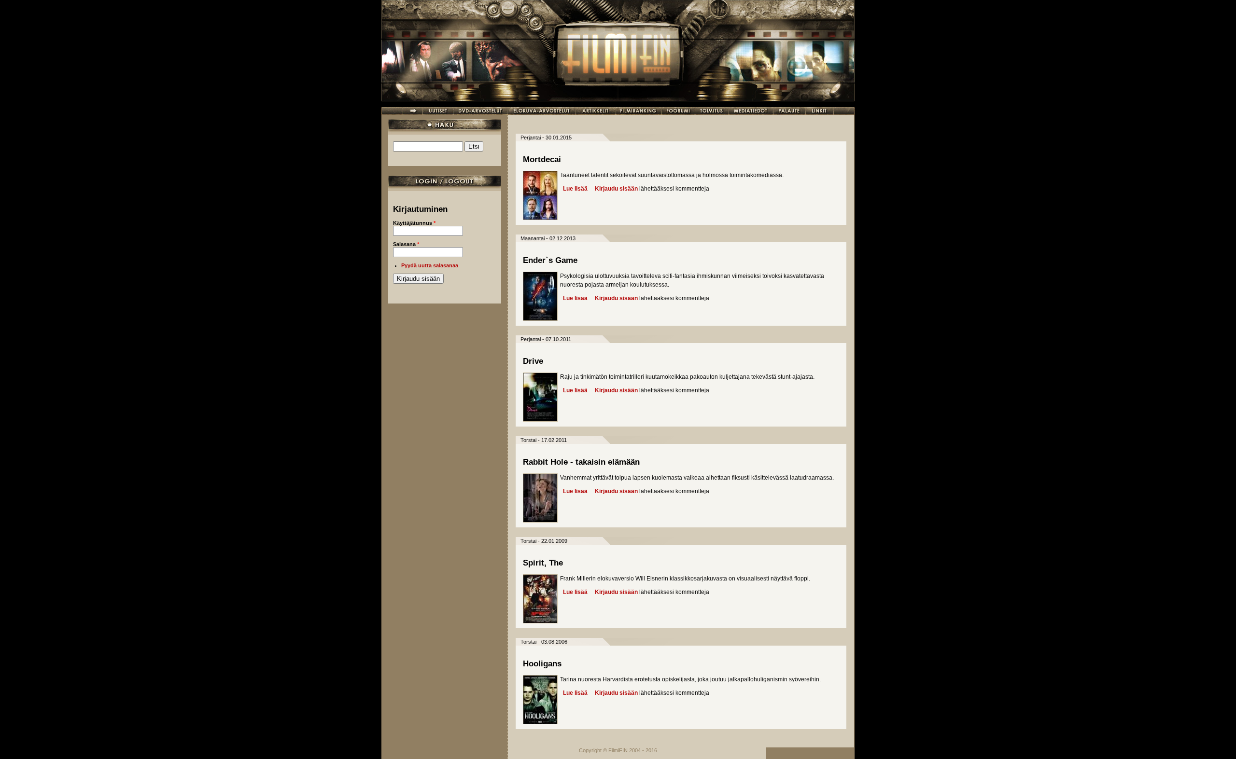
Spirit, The (543, 562)
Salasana (406, 244)
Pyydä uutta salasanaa (429, 265)
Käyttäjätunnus (414, 223)
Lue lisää (575, 188)
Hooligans (542, 663)
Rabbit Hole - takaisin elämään (581, 462)
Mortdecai (542, 159)
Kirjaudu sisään (616, 188)
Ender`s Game (550, 260)
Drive (533, 361)
